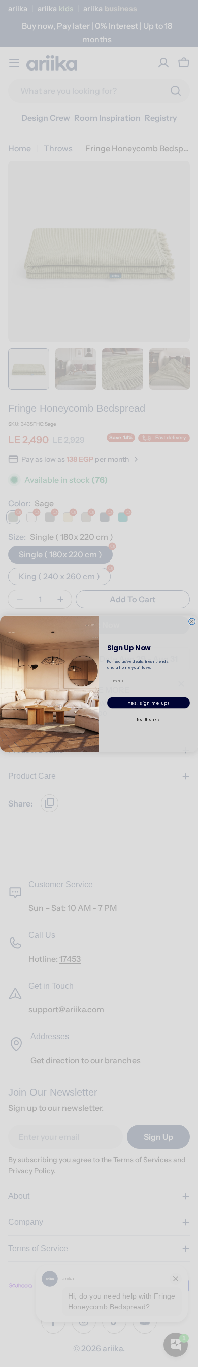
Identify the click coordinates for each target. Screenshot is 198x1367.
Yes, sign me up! (149, 703)
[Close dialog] (192, 621)
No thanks (148, 718)
